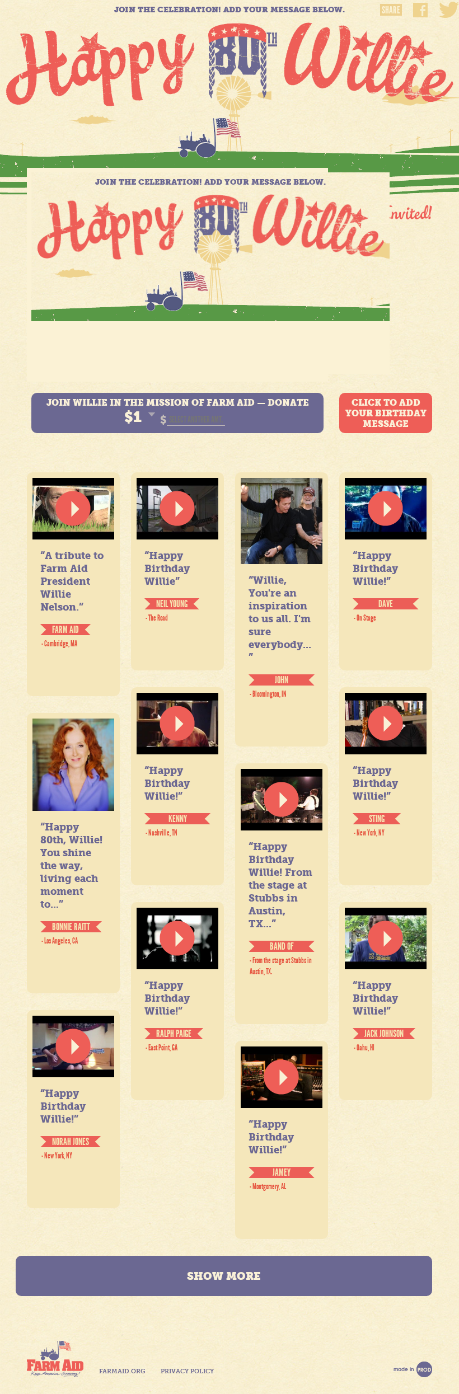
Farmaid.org (122, 1371)
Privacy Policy (187, 1371)
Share (391, 10)
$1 (133, 417)
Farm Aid (55, 1359)
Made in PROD (413, 1369)
